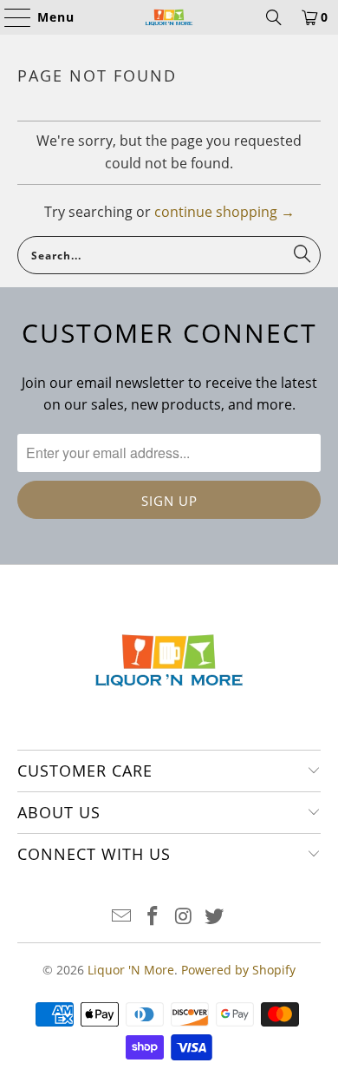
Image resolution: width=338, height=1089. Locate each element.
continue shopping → (224, 211)
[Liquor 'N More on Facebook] (153, 917)
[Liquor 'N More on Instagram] (184, 917)
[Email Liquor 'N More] (122, 917)
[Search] (273, 17)
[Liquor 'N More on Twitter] (215, 917)
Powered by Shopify (238, 969)
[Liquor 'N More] (169, 17)
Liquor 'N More (131, 969)
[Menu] (9, 17)
